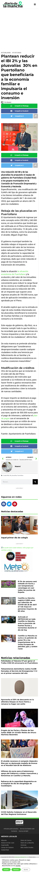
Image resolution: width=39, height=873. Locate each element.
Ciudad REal (6, 475)
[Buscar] (35, 481)
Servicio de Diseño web (27, 829)
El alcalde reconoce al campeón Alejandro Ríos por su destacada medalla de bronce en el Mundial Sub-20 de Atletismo (19, 763)
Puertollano (20, 475)
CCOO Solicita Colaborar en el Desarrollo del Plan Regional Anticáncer (19, 813)
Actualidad (6, 52)
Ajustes (26, 869)
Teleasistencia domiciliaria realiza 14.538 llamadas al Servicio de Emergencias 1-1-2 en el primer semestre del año (19, 671)
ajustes (18, 866)
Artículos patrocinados (11, 829)
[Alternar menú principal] (35, 4)
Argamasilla (5, 845)
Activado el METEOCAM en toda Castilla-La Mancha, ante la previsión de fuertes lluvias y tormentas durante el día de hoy (27, 623)
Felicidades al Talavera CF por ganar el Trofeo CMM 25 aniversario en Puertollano (19, 662)
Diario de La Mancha (27, 843)
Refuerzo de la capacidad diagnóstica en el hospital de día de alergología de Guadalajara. (19, 783)
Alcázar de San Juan (7, 843)
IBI (10, 475)
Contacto (14, 831)
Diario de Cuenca (26, 840)
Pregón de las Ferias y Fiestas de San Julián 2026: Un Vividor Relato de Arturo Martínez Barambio (18, 732)
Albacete (4, 840)
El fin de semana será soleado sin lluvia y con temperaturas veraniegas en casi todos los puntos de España (27, 587)
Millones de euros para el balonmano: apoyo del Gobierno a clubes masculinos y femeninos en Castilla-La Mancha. (19, 773)
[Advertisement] (19, 29)
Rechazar (16, 869)
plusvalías (14, 475)
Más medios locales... (27, 847)
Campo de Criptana (7, 847)
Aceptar (6, 869)
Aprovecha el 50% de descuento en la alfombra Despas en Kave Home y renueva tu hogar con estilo (17, 702)
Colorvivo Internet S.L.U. (21, 857)
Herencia (23, 845)
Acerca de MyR (23, 831)
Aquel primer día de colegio (14, 538)
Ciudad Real (5, 850)
